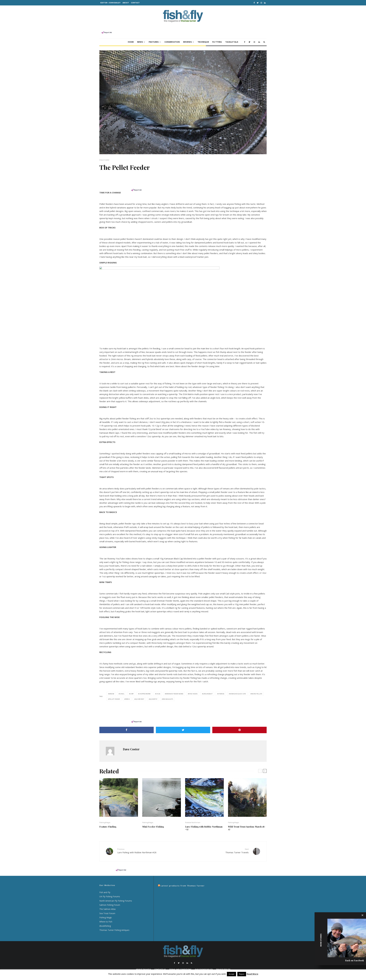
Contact (135, 3)
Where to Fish (105, 921)
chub (158, 694)
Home (131, 42)
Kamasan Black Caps (238, 694)
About (126, 3)
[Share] (126, 730)
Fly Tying (217, 42)
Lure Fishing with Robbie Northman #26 (136, 851)
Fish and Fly (104, 892)
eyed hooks (193, 694)
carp (132, 694)
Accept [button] (231, 974)
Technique (203, 42)
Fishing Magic (105, 917)
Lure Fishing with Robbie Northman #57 (203, 828)
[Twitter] (257, 2)
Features (154, 42)
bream (111, 694)
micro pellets (256, 694)
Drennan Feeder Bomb (174, 694)
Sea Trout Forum (107, 913)
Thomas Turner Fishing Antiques (114, 930)
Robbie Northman (192, 822)
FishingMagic (104, 822)
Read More (252, 973)
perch (127, 699)
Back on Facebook (354, 960)
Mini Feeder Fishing (153, 826)
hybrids (221, 694)
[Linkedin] (265, 2)
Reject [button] (241, 974)
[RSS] (191, 963)
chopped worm (145, 694)
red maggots (168, 699)
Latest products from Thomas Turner (183, 886)
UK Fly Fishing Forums (109, 896)
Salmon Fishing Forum (109, 905)
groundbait (208, 694)
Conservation (172, 42)
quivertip (153, 699)
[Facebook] (254, 2)
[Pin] (239, 730)
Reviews (187, 42)
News (140, 42)
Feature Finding (107, 826)
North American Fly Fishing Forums (115, 900)
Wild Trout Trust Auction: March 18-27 (246, 828)
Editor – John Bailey (110, 3)
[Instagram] (261, 2)
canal (122, 694)
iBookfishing (105, 926)
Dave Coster (104, 160)
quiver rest (139, 699)
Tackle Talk (231, 42)
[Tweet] (183, 730)
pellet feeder (114, 699)
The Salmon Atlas (107, 909)
